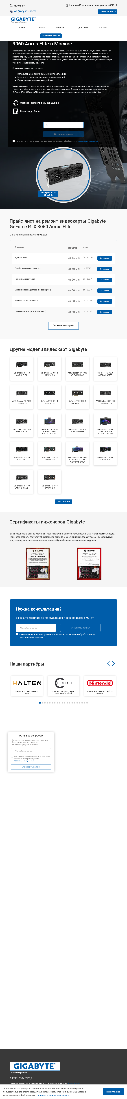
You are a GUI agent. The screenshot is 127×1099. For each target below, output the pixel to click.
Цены (42, 27)
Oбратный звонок (51, 36)
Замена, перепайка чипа (26, 300)
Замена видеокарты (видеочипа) (30, 311)
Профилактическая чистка (28, 268)
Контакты (103, 27)
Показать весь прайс (63, 325)
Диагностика (21, 257)
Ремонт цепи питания (25, 279)
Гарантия (59, 27)
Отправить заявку (63, 134)
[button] (108, 663)
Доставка (83, 27)
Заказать (104, 258)
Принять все (113, 1091)
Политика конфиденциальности (53, 1095)
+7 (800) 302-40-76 (25, 11)
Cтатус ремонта (107, 12)
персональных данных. (88, 141)
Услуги (21, 27)
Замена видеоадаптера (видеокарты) (33, 290)
